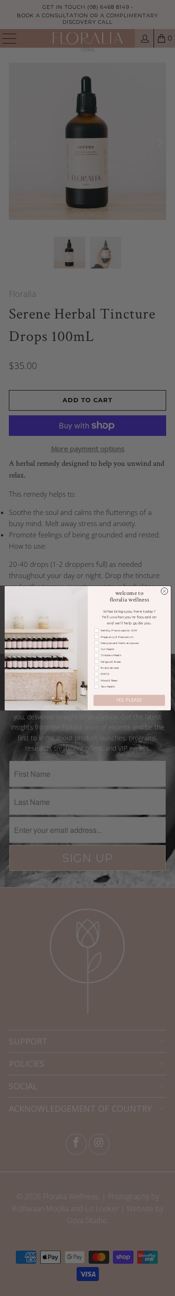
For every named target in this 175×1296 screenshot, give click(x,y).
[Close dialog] (164, 590)
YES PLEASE (129, 700)
